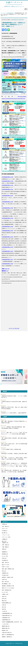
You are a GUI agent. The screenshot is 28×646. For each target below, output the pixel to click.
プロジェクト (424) (6, 537)
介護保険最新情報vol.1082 (7, 251)
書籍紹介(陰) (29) (5, 628)
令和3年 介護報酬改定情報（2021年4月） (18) (12, 621)
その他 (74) (4, 611)
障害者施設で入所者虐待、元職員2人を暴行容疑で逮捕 (14, 453)
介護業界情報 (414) (6, 619)
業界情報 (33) (5, 554)
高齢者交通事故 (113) (6, 602)
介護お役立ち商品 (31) (7, 632)
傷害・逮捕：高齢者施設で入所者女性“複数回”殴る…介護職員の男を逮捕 (14, 422)
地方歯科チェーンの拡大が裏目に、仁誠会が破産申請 (13, 412)
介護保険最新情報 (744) (7, 613)
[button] (14, 376)
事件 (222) (4, 541)
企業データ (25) (5, 566)
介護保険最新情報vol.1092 (7, 185)
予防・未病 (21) (5, 526)
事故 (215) (4, 600)
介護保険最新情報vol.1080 (7, 263)
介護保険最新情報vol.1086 (7, 226)
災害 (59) (4, 609)
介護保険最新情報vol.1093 (7, 181)
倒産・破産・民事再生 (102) (8, 568)
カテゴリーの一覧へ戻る (14, 328)
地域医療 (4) (4, 551)
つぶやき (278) (5, 624)
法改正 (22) (4, 579)
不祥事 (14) (4, 524)
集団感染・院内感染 (6, 585)
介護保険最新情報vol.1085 (7, 230)
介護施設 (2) (4, 539)
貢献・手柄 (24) (5, 562)
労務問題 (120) (5, 573)
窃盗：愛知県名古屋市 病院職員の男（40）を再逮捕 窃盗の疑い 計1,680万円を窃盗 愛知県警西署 (14, 471)
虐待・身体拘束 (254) (6, 590)
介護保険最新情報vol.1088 (7, 207)
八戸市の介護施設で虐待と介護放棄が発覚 (11, 449)
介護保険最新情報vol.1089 (7, 201)
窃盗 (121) (4, 596)
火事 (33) (4, 604)
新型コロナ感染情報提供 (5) (8, 634)
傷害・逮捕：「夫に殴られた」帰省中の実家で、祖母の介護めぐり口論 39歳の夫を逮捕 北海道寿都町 (14, 458)
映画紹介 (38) (5, 630)
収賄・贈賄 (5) (5, 547)
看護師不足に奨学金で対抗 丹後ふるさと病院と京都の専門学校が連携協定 (14, 408)
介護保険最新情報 (10, 13)
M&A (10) (4, 571)
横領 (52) (4, 549)
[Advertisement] (14, 309)
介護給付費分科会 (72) (7, 615)
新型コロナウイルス (6, 588)
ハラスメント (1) (5, 534)
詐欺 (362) (4, 598)
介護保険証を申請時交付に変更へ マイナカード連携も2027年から (14, 396)
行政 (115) (4, 558)
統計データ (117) (5, 564)
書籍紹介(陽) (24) (5, 626)
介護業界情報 (21, 19)
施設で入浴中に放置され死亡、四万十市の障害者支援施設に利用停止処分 (14, 444)
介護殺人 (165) (5, 594)
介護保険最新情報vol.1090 (7, 195)
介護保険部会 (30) (6, 617)
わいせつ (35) (5, 556)
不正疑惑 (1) (4, 530)
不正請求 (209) (5, 575)
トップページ (3, 13)
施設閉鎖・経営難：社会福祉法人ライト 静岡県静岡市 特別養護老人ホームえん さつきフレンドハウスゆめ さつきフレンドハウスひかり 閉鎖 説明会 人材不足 (14, 465)
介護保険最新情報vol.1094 (7, 177)
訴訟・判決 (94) (5, 581)
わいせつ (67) (5, 592)
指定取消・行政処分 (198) (7, 577)
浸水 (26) (4, 607)
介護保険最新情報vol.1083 (7, 247)
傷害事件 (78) (5, 542)
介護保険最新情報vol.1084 (7, 236)
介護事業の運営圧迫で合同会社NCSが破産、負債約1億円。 (14, 402)
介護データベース (5, 268)
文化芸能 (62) (5, 560)
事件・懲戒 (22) (5, 544)
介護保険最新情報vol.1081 (7, 259)
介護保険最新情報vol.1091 (7, 189)
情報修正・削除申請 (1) (7, 636)
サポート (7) (4, 528)
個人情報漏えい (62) (6, 583)
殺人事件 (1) (4, 532)
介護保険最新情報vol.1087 (7, 218)
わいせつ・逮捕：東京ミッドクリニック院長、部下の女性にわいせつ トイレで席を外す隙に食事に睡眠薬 (14, 433)
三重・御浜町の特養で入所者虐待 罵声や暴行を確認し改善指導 (14, 439)
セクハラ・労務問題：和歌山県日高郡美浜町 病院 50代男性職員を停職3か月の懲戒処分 (13, 427)
